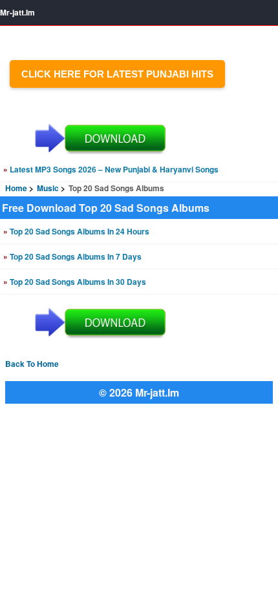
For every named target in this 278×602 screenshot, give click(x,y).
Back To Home (32, 363)
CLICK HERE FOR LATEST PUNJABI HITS (117, 73)
